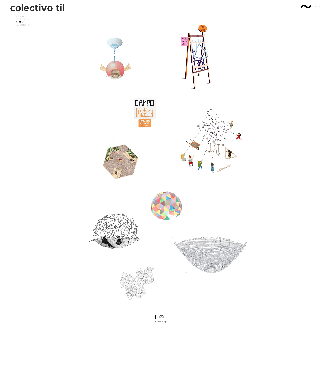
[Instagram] (161, 317)
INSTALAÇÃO (21, 17)
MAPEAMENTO (22, 25)
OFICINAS (20, 22)
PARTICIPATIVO (22, 19)
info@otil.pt (162, 322)
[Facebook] (155, 317)
